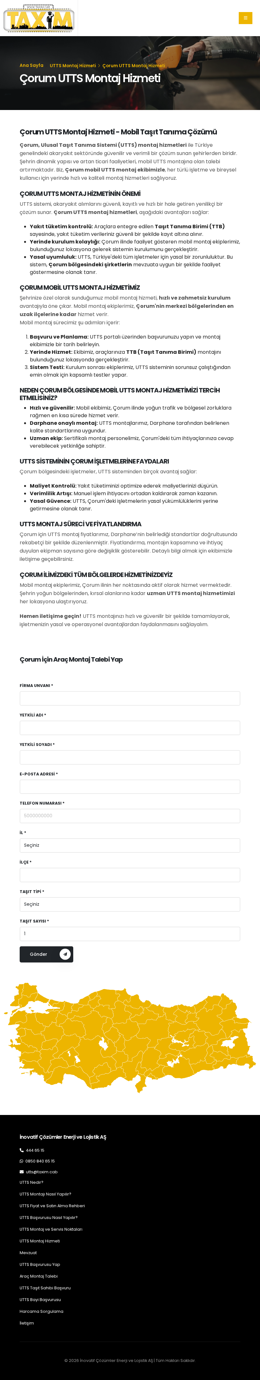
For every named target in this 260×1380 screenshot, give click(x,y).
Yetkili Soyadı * (37, 744)
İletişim (27, 1323)
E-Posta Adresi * (39, 774)
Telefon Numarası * (42, 803)
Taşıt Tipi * (32, 891)
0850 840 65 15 (39, 1161)
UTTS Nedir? (31, 1182)
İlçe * (26, 862)
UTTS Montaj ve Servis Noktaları (51, 1229)
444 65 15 (34, 1150)
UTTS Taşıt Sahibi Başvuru (45, 1288)
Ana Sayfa (31, 65)
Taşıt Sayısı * (34, 921)
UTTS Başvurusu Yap (40, 1264)
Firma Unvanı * (36, 685)
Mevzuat (28, 1252)
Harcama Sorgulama (41, 1311)
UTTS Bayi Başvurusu (40, 1299)
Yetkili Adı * (33, 715)
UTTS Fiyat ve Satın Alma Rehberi (52, 1205)
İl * (23, 832)
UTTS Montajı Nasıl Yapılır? (45, 1194)
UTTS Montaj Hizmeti (73, 66)
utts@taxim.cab (41, 1172)
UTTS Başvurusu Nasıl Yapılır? (49, 1217)
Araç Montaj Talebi (39, 1276)
